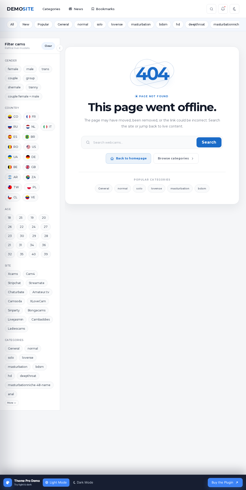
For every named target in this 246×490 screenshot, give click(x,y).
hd (178, 24)
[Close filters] (59, 48)
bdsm (163, 24)
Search (209, 142)
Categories (51, 9)
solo (100, 24)
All (12, 24)
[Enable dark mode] (234, 9)
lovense (117, 24)
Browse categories (173, 158)
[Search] (211, 9)
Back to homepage (131, 158)
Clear (48, 46)
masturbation (141, 24)
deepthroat (197, 24)
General (63, 24)
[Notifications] (223, 9)
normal (83, 24)
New (26, 24)
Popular (43, 24)
